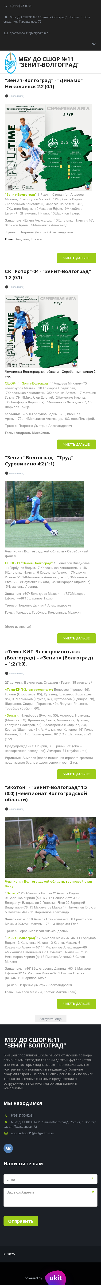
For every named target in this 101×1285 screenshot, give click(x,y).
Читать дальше (76, 258)
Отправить (20, 1221)
